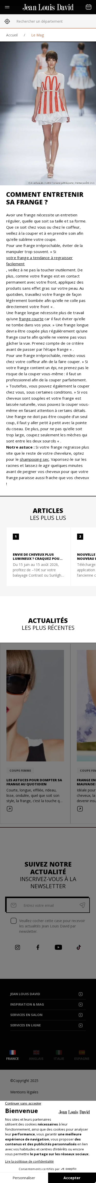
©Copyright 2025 (24, 1080)
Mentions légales (24, 1092)
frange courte (31, 318)
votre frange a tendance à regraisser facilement (39, 260)
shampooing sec (34, 459)
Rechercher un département (39, 21)
